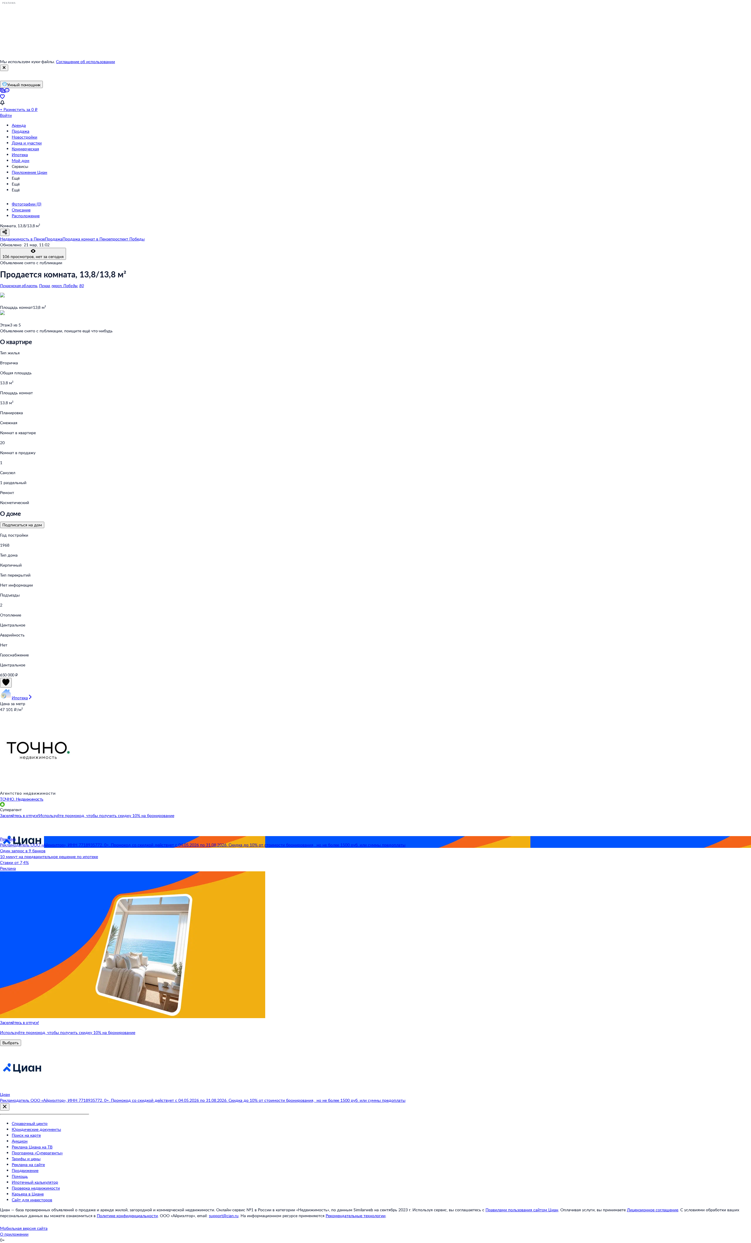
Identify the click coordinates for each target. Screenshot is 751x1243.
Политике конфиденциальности (127, 1215)
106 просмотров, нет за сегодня (33, 256)
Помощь (20, 1176)
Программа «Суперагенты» (37, 1153)
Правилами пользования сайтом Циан (522, 1209)
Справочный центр (30, 1123)
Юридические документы (36, 1129)
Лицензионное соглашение (652, 1209)
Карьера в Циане (28, 1194)
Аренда (19, 125)
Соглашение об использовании (85, 61)
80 (81, 285)
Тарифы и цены (26, 1158)
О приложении (14, 1234)
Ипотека (20, 154)
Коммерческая (25, 148)
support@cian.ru (224, 1215)
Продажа (20, 131)
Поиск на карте (26, 1135)
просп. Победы (64, 285)
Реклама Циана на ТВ (32, 1147)
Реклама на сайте (28, 1164)
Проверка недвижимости (36, 1188)
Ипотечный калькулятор (35, 1182)
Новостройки (24, 137)
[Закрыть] (4, 68)
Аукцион (20, 1141)
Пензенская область (18, 285)
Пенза (44, 285)
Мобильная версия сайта (24, 1228)
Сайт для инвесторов (32, 1199)
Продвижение (25, 1170)
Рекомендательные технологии (355, 1215)
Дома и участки (27, 143)
